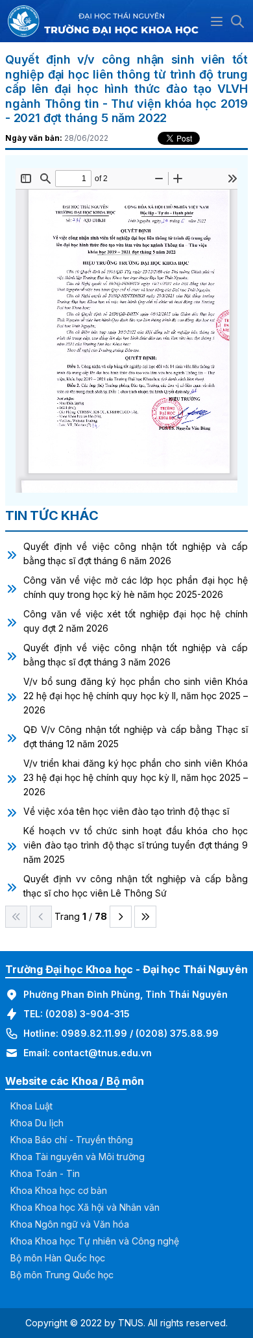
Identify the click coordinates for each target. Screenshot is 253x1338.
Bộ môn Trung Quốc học (62, 1274)
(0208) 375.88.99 (177, 1033)
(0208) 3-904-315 (87, 1013)
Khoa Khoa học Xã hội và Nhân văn (85, 1207)
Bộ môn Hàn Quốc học (57, 1257)
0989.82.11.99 (94, 1033)
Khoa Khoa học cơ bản (58, 1190)
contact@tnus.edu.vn (102, 1052)
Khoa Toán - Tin (45, 1173)
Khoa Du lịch (37, 1122)
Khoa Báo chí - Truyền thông (71, 1139)
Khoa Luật (31, 1105)
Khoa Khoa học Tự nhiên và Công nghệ (94, 1240)
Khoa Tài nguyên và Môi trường (77, 1156)
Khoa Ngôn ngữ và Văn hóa (69, 1224)
